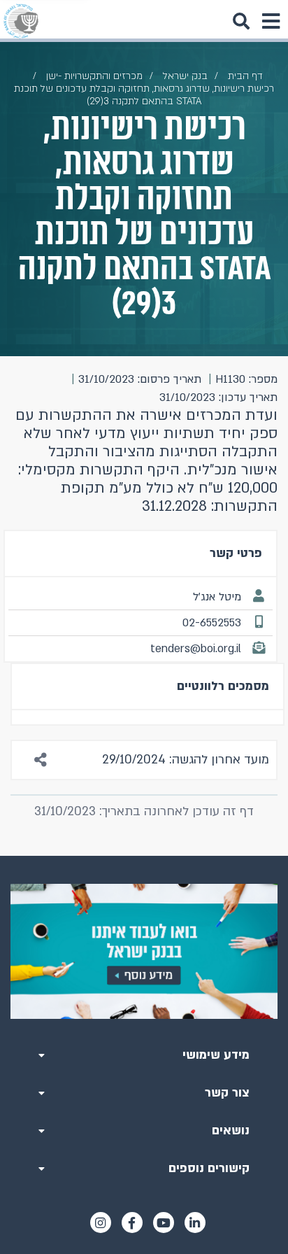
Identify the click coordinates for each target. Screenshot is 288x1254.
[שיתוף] (41, 760)
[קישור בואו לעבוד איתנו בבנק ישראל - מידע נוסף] (144, 951)
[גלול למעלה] (144, 855)
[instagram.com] (100, 1222)
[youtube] (163, 1222)
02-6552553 (211, 622)
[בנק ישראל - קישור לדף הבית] (21, 21)
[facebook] (132, 1222)
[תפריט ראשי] (270, 20)
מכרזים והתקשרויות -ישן (94, 76)
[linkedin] (195, 1222)
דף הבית (245, 76)
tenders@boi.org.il (195, 648)
